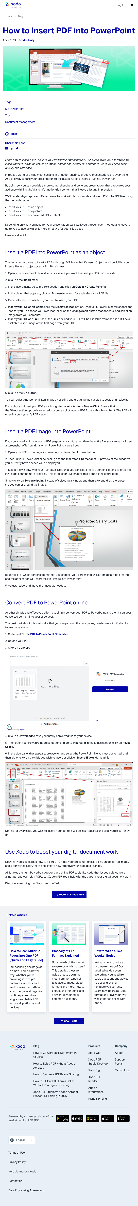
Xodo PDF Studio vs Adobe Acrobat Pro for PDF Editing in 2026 (55, 1094)
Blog (20, 16)
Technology (122, 1070)
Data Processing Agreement (26, 1190)
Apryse (28, 1116)
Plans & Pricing (97, 1098)
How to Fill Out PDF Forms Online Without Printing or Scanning (54, 1083)
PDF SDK (33, 1120)
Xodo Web (94, 1053)
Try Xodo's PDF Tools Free (69, 894)
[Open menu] (132, 5)
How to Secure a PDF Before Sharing (56, 1074)
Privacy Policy (17, 1162)
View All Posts (69, 1020)
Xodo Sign (94, 1070)
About (119, 1053)
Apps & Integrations (96, 1090)
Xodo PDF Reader (94, 1079)
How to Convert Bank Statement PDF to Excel (56, 1055)
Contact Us (15, 1181)
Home (10, 16)
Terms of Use (16, 1152)
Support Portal (120, 1061)
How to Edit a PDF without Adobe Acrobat (54, 1065)
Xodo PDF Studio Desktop (98, 1061)
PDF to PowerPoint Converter (49, 634)
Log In (120, 5)
